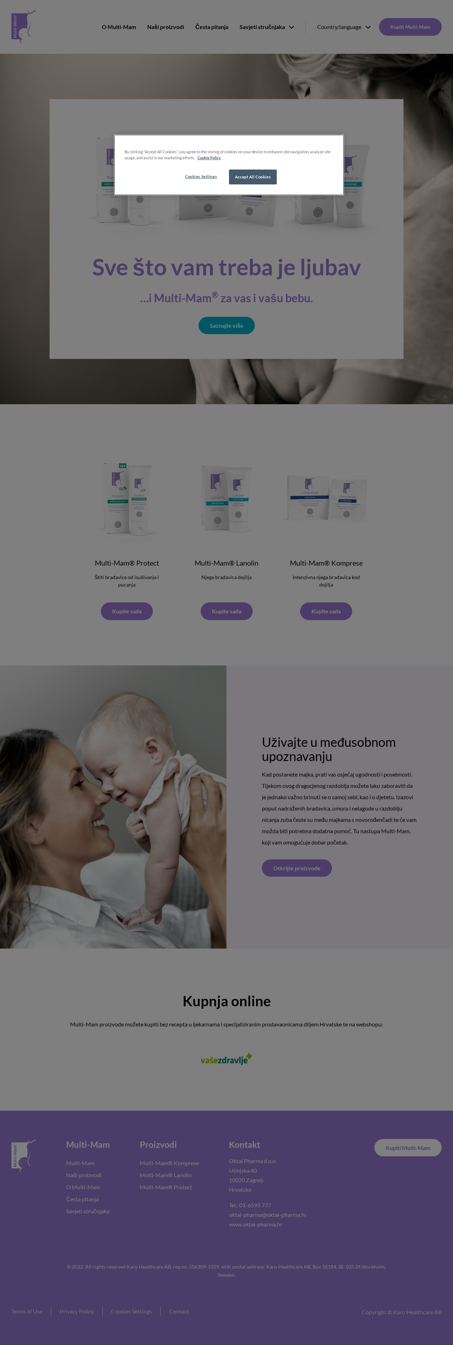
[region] (229, 164)
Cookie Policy (209, 157)
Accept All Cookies (253, 176)
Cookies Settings (201, 176)
